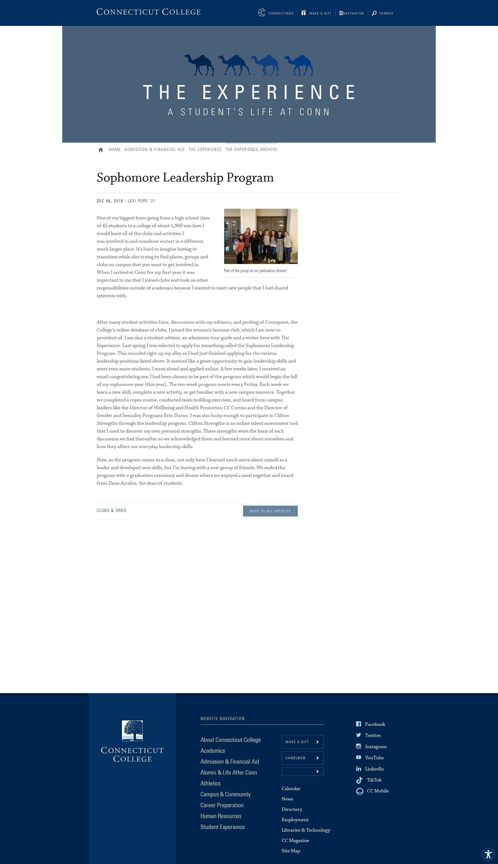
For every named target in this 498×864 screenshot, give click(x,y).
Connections (281, 13)
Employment (295, 820)
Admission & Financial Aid (155, 150)
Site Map (291, 851)
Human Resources (220, 816)
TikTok (374, 780)
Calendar (291, 788)
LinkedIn (374, 769)
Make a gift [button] (297, 742)
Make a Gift (320, 13)
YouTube (374, 758)
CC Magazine (295, 840)
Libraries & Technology (306, 830)
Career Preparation (222, 805)
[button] (303, 771)
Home (102, 150)
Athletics (210, 784)
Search (386, 13)
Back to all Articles (270, 511)
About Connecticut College (230, 740)
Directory (292, 809)
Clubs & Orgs (112, 510)
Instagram (376, 746)
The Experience (205, 150)
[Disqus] (197, 600)
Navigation (353, 13)
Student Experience (222, 827)
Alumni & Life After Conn (228, 773)
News (287, 799)
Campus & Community (225, 794)
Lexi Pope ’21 (142, 201)
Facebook (375, 724)
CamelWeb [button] (296, 758)
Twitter (373, 735)
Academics (212, 751)
